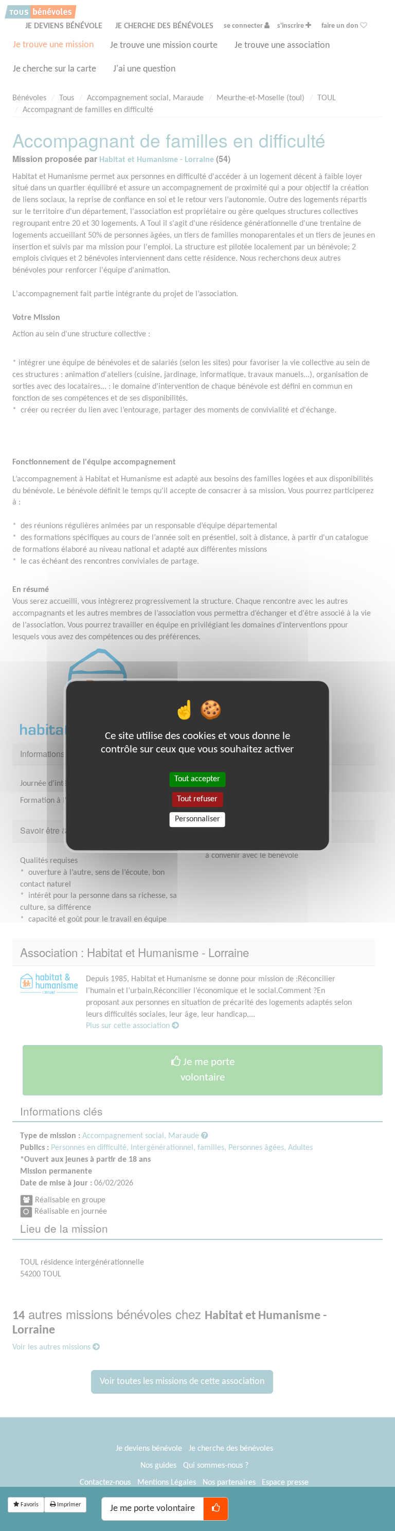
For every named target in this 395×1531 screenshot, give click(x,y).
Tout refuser (197, 799)
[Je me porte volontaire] (215, 1509)
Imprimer (68, 1505)
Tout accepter (197, 779)
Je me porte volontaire (152, 1509)
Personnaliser (197, 819)
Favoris (29, 1505)
